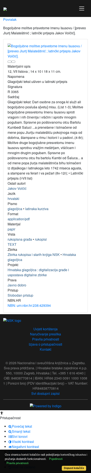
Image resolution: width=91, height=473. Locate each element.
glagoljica (15, 208)
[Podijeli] (13, 62)
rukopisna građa (20, 239)
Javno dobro (17, 285)
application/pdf (19, 218)
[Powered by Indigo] (45, 405)
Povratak (10, 19)
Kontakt (45, 349)
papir (11, 229)
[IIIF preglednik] (9, 62)
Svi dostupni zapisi (45, 393)
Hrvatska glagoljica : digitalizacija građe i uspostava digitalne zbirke (38, 272)
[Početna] (5, 8)
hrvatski (13, 198)
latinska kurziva (36, 208)
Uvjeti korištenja (45, 328)
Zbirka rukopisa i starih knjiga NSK (34, 254)
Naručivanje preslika (45, 334)
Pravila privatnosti (45, 339)
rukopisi (41, 239)
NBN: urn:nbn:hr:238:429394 (29, 305)
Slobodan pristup (20, 295)
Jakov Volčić (17, 188)
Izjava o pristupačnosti (45, 344)
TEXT (12, 244)
